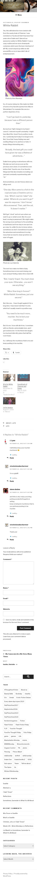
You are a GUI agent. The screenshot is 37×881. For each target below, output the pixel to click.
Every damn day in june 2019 (14, 701)
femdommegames (10, 721)
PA (19, 748)
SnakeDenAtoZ (19, 759)
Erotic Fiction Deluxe (23, 697)
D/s (5, 697)
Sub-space (8, 763)
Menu (20, 15)
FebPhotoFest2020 (11, 717)
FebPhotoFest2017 (11, 705)
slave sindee (15, 489)
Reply (12, 458)
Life (14, 423)
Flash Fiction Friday (22, 725)
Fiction (22, 721)
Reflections (7, 796)
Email (5, 598)
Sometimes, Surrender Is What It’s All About (18, 800)
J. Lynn (12, 441)
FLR (5, 728)
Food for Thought (16, 728)
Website (6, 609)
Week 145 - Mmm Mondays (13, 826)
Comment (7, 559)
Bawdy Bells (8, 694)
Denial (11, 697)
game (6, 736)
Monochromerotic (23, 744)
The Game (7, 767)
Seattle (5, 784)
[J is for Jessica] (9, 400)
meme (24, 740)
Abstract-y (7, 788)
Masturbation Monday (12, 740)
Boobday (19, 694)
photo (25, 748)
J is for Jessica (8, 407)
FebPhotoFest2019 (11, 713)
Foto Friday (27, 732)
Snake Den (8, 759)
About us (24, 690)
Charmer (25, 22)
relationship (8, 756)
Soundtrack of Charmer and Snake (22, 386)
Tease (16, 763)
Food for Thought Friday (12, 732)
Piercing (7, 752)
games (13, 736)
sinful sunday (27, 756)
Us (15, 767)
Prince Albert (17, 752)
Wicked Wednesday (11, 771)
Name (6, 588)
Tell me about (26, 763)
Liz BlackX (6, 830)
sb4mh (17, 756)
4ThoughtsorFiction (11, 690)
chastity (27, 694)
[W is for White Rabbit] (9, 377)
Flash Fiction (8, 725)
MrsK (5, 818)
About (9, 423)
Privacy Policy (7, 873)
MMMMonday (9, 744)
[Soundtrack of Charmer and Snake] (23, 377)
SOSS (30, 759)
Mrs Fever (6, 813)
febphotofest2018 (10, 709)
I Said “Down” (8, 792)
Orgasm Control (9, 748)
